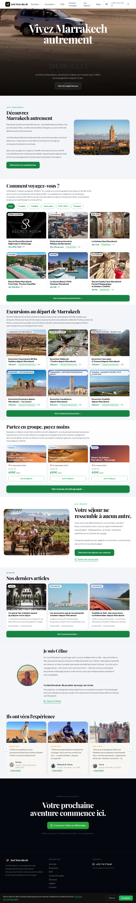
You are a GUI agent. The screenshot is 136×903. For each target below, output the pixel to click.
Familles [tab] (34, 206)
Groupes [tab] (77, 206)
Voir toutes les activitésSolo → (68, 298)
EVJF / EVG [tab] (63, 206)
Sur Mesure (87, 4)
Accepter (126, 898)
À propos (53, 879)
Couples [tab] (22, 206)
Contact (52, 887)
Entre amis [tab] (48, 206)
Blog (98, 4)
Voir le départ (26, 478)
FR (106, 4)
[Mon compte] (128, 4)
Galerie (52, 883)
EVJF (63, 4)
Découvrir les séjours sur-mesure (94, 552)
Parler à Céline (54, 701)
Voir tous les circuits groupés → (68, 489)
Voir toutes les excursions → (68, 413)
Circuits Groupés (72, 4)
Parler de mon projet (88, 559)
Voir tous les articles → (68, 634)
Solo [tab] (11, 206)
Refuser (112, 898)
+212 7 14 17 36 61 (104, 864)
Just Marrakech (19, 4)
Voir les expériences (68, 86)
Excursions (49, 4)
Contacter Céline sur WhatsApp (70, 825)
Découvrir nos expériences (23, 165)
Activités (35, 4)
